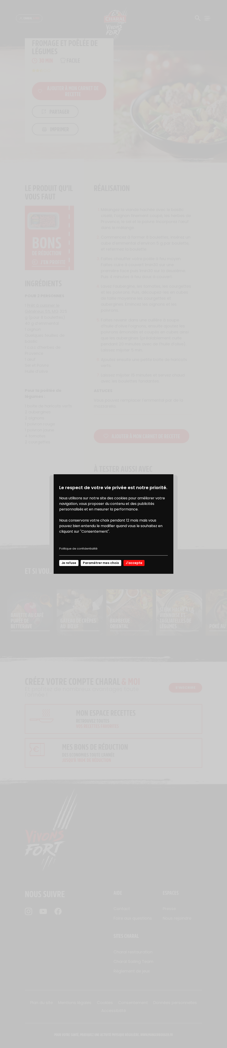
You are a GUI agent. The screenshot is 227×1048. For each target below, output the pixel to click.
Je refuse (68, 563)
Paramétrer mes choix (101, 563)
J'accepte (134, 563)
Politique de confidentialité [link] (78, 548)
